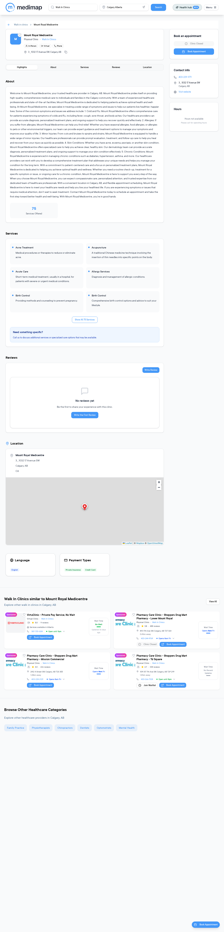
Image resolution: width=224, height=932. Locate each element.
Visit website (185, 91)
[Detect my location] (144, 7)
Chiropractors (64, 727)
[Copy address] (66, 52)
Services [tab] (84, 67)
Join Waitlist (150, 685)
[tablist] (85, 67)
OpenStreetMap (155, 543)
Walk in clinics (21, 24)
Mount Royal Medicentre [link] (46, 24)
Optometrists (104, 727)
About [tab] (53, 67)
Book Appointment (197, 51)
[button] (85, 507)
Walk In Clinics (49, 39)
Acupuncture (99, 247)
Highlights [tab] (22, 67)
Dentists (84, 727)
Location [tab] (147, 67)
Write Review (151, 369)
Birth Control (23, 295)
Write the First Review (85, 415)
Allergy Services (101, 271)
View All (213, 601)
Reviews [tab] (116, 67)
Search (158, 7)
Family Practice (15, 727)
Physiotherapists (41, 727)
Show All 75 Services (85, 319)
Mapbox (140, 543)
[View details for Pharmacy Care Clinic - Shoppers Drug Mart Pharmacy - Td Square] (167, 671)
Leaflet (128, 543)
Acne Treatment (24, 247)
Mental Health (127, 727)
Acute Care (22, 271)
